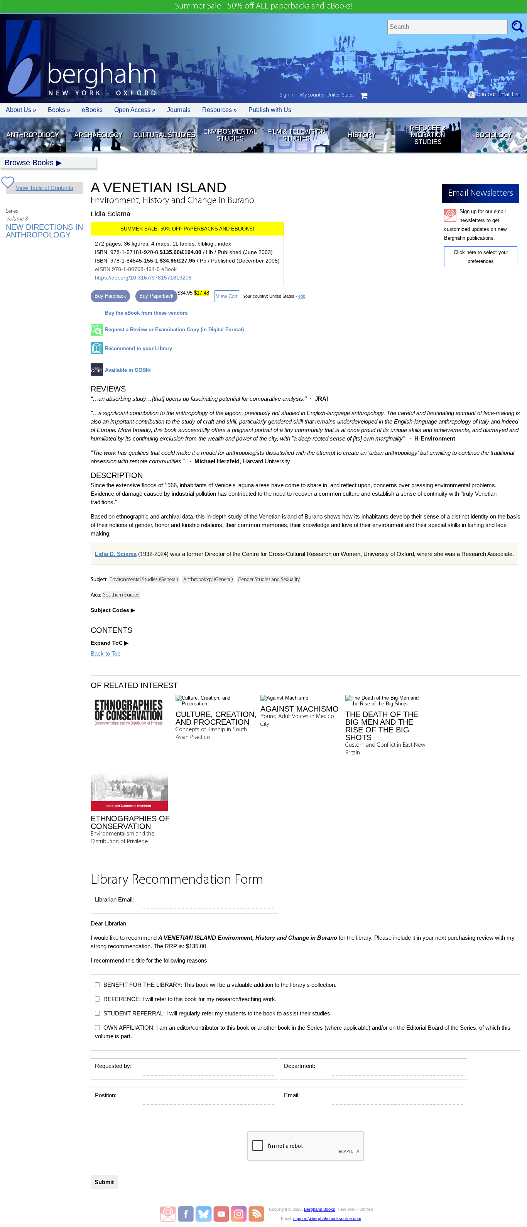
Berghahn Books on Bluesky (204, 1214)
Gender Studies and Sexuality (269, 580)
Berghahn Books (319, 1209)
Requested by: (113, 1066)
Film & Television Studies (296, 135)
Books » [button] (59, 110)
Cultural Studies (164, 135)
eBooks (92, 110)
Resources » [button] (219, 110)
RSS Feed (256, 1214)
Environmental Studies (230, 135)
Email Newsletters (168, 1214)
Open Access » (134, 110)
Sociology (493, 135)
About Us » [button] (21, 110)
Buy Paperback (156, 296)
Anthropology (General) (208, 580)
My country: (327, 95)
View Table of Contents (44, 188)
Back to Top (105, 653)
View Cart (227, 296)
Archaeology (98, 135)
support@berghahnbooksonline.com (327, 1218)
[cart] (364, 96)
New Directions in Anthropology (44, 231)
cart (364, 96)
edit (301, 296)
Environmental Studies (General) (144, 580)
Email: (292, 1095)
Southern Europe (121, 595)
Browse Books (29, 162)
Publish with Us (269, 110)
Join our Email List (497, 95)
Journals (179, 110)
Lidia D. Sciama (116, 554)
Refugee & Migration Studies (428, 135)
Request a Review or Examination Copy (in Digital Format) (174, 329)
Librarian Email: (114, 899)
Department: (299, 1066)
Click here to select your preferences (481, 256)
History (362, 135)
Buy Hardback (110, 296)
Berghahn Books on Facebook (187, 1214)
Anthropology (33, 135)
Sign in (287, 95)
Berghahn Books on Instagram (239, 1214)
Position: (106, 1095)
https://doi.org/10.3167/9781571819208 (143, 278)
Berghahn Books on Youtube (221, 1214)
